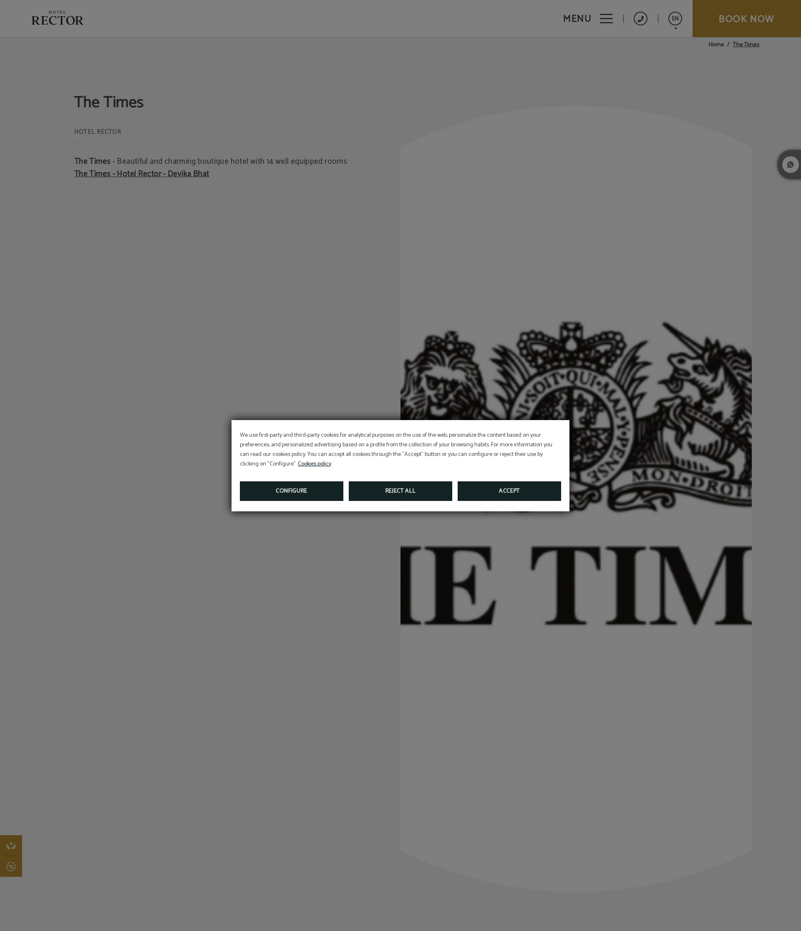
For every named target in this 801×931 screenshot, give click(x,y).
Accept (509, 491)
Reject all (400, 491)
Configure (291, 491)
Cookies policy (314, 464)
